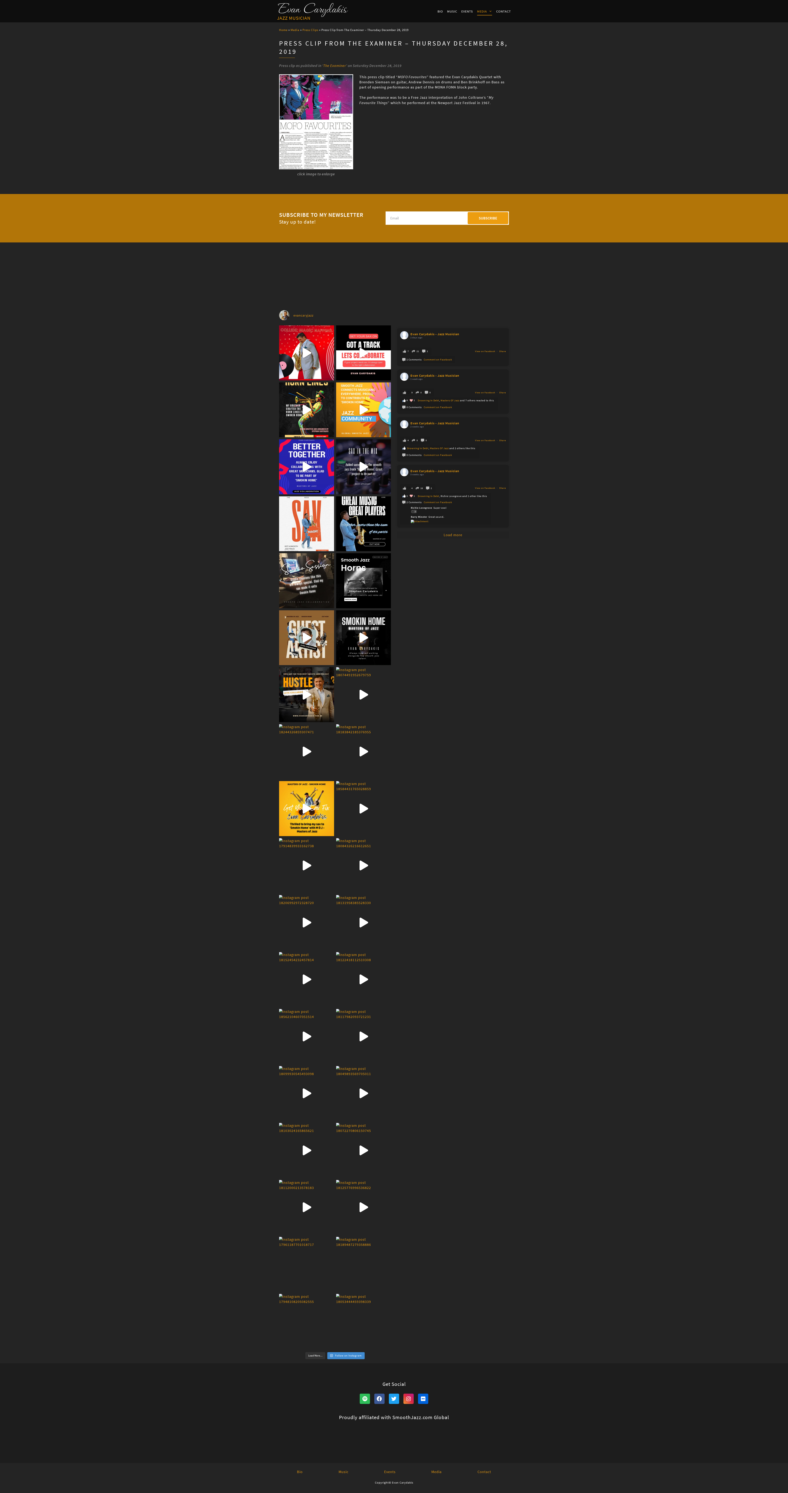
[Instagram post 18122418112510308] (363, 979)
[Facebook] (379, 1399)
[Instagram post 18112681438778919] (306, 352)
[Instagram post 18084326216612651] (363, 865)
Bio (440, 11)
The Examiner (334, 65)
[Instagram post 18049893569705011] (363, 1093)
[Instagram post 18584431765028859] (363, 808)
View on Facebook (485, 351)
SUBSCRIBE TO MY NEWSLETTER (321, 214)
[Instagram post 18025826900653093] (306, 694)
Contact (503, 11)
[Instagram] (408, 1399)
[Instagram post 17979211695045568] (363, 523)
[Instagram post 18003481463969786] (306, 409)
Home (283, 30)
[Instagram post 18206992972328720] (306, 922)
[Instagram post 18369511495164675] (306, 808)
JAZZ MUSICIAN (293, 18)
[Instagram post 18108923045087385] (363, 352)
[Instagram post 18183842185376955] (363, 751)
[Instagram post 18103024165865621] (306, 1150)
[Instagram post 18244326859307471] (306, 751)
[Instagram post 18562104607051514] (306, 1036)
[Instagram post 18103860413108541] (363, 580)
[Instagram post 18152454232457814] (306, 979)
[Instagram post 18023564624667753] (306, 637)
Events (467, 11)
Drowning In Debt (428, 400)
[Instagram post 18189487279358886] (363, 1264)
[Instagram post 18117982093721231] (363, 1036)
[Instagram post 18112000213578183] (306, 1207)
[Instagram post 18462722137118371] (306, 580)
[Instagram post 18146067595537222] (363, 409)
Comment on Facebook (438, 359)
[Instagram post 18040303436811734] (306, 466)
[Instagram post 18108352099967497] (306, 523)
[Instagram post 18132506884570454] (363, 637)
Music (452, 11)
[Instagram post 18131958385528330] (363, 922)
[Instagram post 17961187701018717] (306, 1264)
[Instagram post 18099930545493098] (306, 1093)
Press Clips (310, 30)
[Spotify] (365, 1399)
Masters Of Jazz (450, 400)
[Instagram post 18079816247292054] (363, 466)
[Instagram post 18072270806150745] (363, 1150)
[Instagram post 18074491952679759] (363, 694)
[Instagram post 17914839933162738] (306, 865)
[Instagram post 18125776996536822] (363, 1207)
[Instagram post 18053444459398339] (363, 1321)
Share (502, 351)
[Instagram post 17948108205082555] (306, 1321)
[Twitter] (394, 1399)
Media (482, 11)
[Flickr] (423, 1399)
